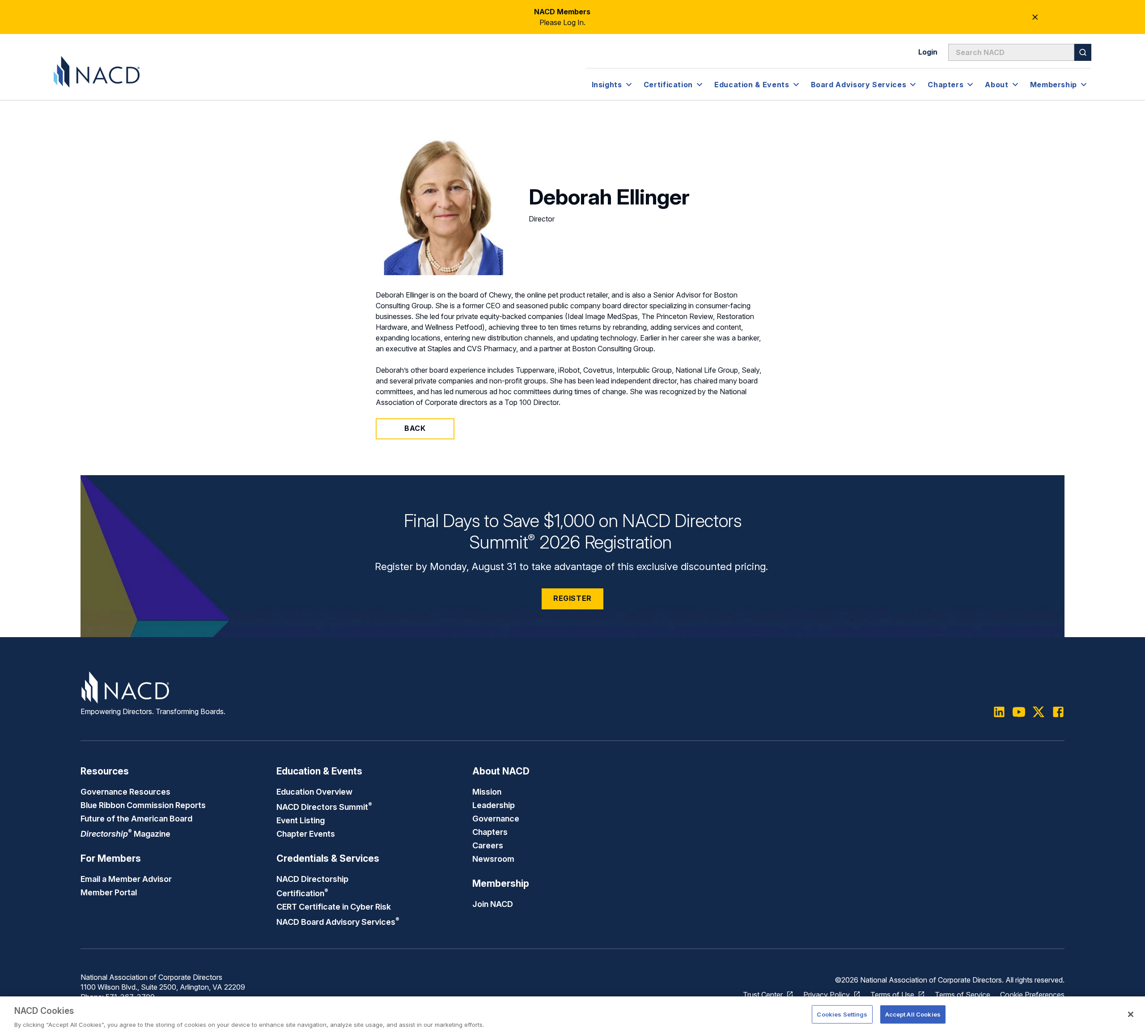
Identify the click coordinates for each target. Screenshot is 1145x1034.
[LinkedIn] (999, 711)
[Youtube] (1019, 711)
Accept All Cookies (913, 1013)
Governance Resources (125, 791)
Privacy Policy (826, 994)
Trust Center (763, 994)
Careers (487, 845)
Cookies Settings (842, 1013)
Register (572, 598)
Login (927, 51)
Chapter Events (305, 833)
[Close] (1131, 1014)
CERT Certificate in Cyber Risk (333, 906)
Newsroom (493, 859)
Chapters (490, 832)
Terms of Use (892, 994)
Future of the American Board (136, 818)
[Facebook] (1058, 711)
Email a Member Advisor (126, 879)
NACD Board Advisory (337, 922)
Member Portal (109, 892)
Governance (495, 818)
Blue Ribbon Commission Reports (143, 805)
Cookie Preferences (1032, 994)
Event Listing (300, 820)
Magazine (125, 833)
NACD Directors (324, 807)
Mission (486, 791)
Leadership (493, 805)
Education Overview (314, 791)
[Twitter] (1038, 711)
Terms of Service (962, 994)
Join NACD (492, 904)
